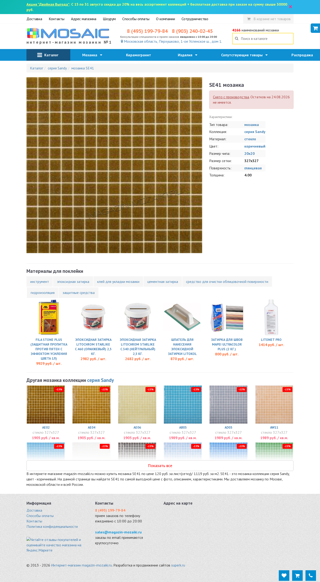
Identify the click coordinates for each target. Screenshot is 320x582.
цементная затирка (162, 281)
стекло (250, 139)
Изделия (186, 55)
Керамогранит (140, 55)
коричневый (254, 146)
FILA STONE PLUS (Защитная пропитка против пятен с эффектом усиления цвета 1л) (48, 349)
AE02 (46, 427)
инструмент (39, 281)
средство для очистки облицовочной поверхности (227, 281)
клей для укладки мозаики (118, 281)
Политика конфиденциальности (52, 526)
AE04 (91, 427)
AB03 (183, 427)
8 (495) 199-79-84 (147, 31)
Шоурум (109, 18)
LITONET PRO (271, 340)
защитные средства (79, 292)
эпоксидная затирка (73, 281)
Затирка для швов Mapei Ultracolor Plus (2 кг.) (226, 344)
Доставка (34, 18)
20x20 (249, 153)
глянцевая (253, 168)
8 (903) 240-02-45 (192, 31)
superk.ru (178, 565)
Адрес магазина (83, 18)
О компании (165, 18)
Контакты (56, 18)
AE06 (137, 427)
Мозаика (91, 55)
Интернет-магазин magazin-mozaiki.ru (81, 565)
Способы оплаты (135, 18)
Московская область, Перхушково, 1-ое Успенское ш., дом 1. (172, 41)
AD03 (228, 427)
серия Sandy (254, 131)
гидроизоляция (43, 292)
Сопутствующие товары (243, 55)
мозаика (251, 124)
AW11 (274, 427)
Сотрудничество (195, 18)
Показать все (160, 465)
